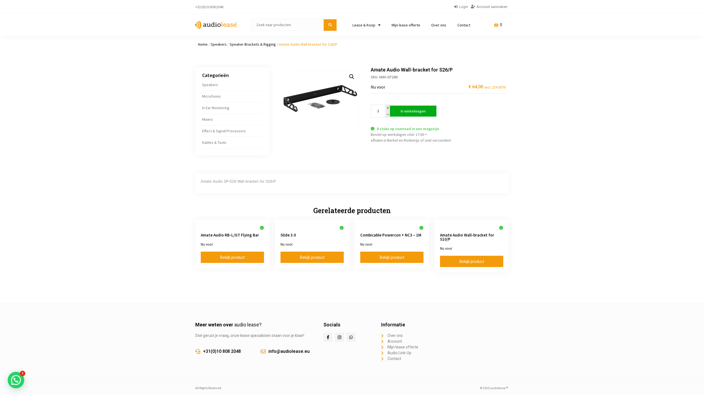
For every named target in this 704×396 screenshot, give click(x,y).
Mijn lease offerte (406, 25)
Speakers (219, 44)
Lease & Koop (364, 25)
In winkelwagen (413, 111)
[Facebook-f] (327, 337)
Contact (463, 25)
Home (203, 44)
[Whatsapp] (351, 337)
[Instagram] (339, 337)
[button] (352, 77)
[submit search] (330, 25)
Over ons (438, 25)
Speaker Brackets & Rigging (253, 44)
